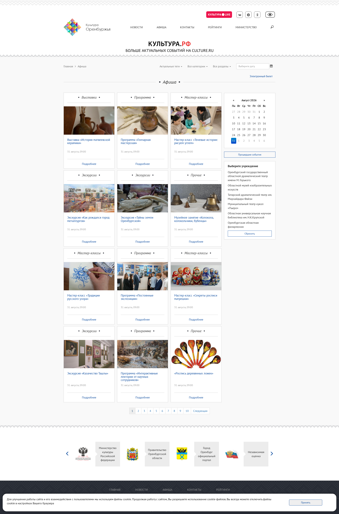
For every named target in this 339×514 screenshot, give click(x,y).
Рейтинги (215, 27)
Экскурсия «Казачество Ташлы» (87, 373)
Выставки (89, 97)
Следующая (200, 411)
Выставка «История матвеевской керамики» (88, 141)
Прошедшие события (249, 154)
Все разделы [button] (221, 66)
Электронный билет (261, 76)
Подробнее (89, 164)
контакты (187, 27)
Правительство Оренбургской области (108, 454)
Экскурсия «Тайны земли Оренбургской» (137, 219)
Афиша (161, 27)
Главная (68, 66)
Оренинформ (256, 454)
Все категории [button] (197, 66)
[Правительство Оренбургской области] (83, 454)
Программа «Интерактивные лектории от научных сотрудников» (139, 377)
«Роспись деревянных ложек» (193, 373)
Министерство (246, 27)
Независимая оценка (207, 454)
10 (187, 411)
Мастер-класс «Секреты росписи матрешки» (195, 297)
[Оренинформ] (231, 454)
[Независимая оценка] (182, 454)
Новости (136, 27)
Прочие (196, 175)
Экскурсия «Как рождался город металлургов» (88, 219)
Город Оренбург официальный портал (157, 454)
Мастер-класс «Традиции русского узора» (83, 297)
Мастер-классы (196, 97)
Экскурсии (89, 175)
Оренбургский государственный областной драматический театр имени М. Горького (248, 176)
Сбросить (250, 233)
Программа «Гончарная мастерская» (136, 141)
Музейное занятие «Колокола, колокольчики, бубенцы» (194, 219)
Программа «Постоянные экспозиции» (137, 297)
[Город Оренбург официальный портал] (132, 454)
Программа (142, 97)
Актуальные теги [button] (170, 66)
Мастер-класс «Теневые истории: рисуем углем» (196, 141)
